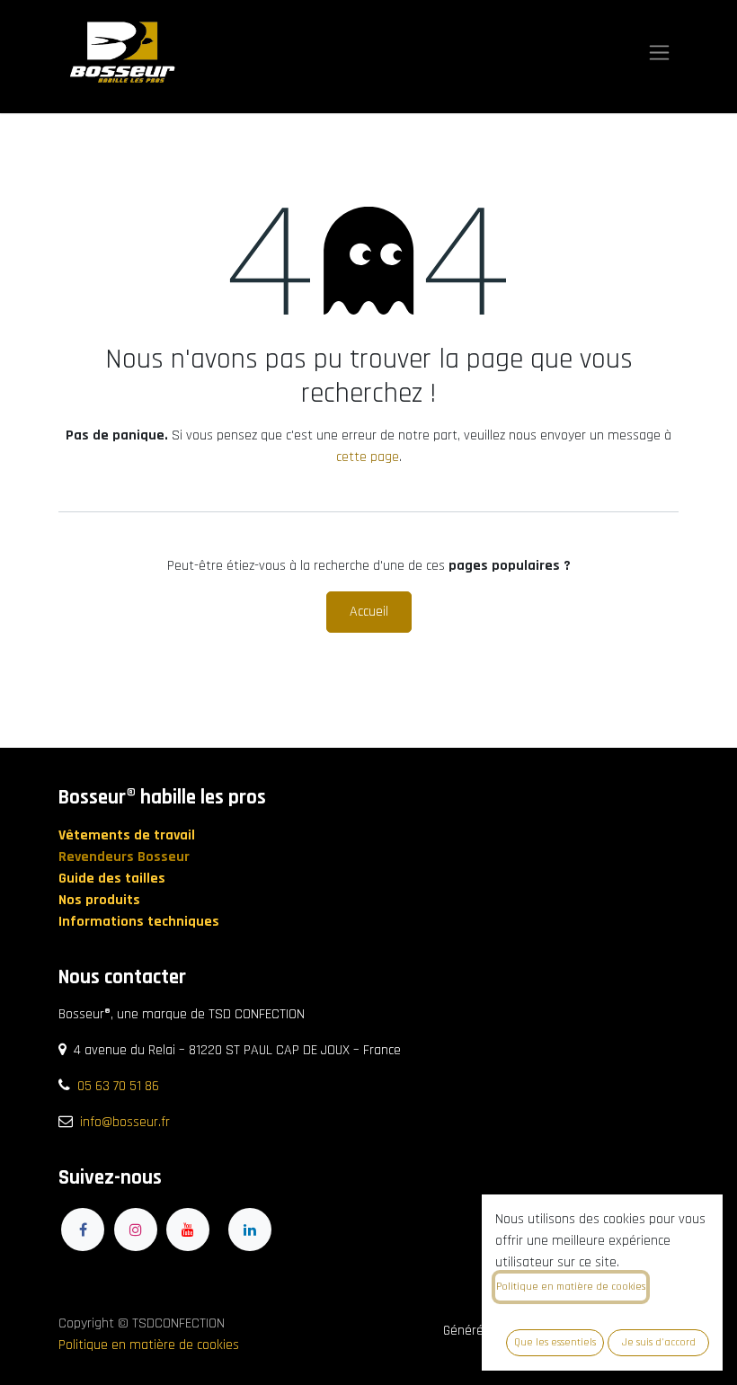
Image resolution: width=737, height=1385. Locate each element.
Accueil (369, 611)
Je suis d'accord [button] (659, 1342)
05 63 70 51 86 (118, 1086)
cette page (367, 457)
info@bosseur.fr (125, 1122)
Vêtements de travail (128, 835)
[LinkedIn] (249, 1229)
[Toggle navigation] (659, 52)
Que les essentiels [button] (555, 1342)
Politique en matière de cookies (148, 1345)
